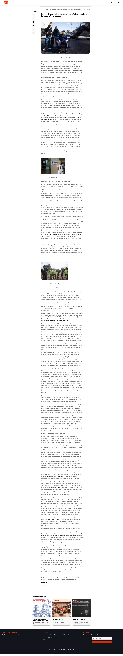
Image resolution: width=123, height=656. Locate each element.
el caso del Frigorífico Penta (52, 481)
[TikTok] (71, 649)
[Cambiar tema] (115, 2)
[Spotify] (64, 649)
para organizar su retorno (53, 519)
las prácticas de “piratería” (58, 95)
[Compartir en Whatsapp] (33, 25)
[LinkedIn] (73, 649)
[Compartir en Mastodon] (33, 32)
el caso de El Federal (56, 487)
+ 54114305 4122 (48, 637)
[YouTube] (61, 649)
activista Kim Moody (47, 89)
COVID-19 (44, 585)
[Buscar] (111, 2)
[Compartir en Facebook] (33, 14)
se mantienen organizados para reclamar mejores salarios (55, 331)
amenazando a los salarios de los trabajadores (53, 476)
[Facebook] (54, 649)
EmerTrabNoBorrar (52, 9)
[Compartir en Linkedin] (33, 22)
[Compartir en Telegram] (33, 29)
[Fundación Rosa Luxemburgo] (6, 2)
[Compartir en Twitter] (33, 18)
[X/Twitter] (59, 649)
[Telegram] (66, 649)
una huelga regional (66, 385)
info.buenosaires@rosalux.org (51, 639)
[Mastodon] (68, 649)
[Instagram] (57, 649)
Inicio (47, 9)
